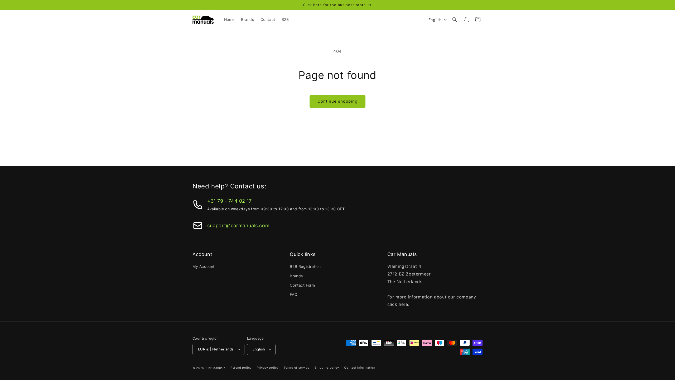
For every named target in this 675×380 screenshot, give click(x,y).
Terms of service (296, 367)
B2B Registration (305, 266)
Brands (296, 276)
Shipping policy (327, 367)
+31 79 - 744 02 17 (229, 201)
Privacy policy (268, 367)
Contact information (359, 367)
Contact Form (302, 285)
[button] (454, 19)
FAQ (293, 294)
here (403, 304)
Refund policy (241, 367)
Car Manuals (215, 368)
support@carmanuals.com (238, 225)
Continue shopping (337, 101)
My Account (203, 266)
